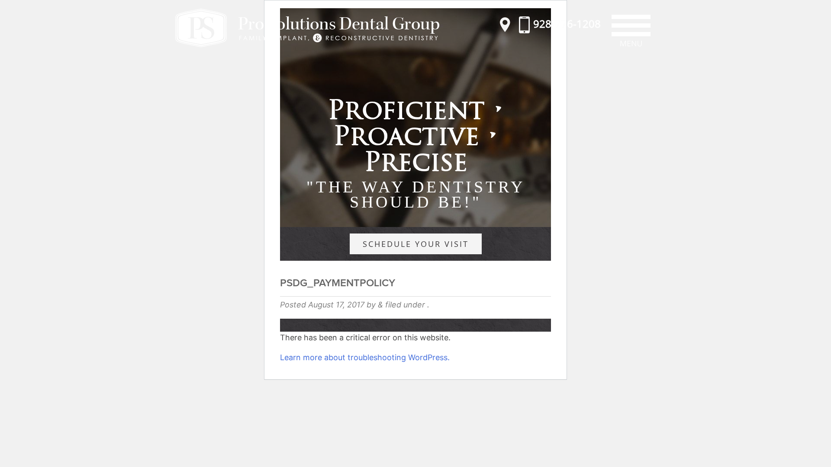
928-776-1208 (566, 23)
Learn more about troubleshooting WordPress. (365, 357)
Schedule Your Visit (416, 244)
